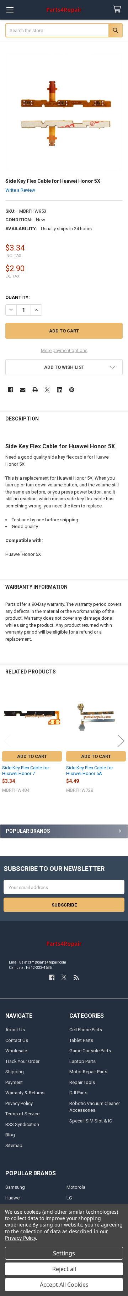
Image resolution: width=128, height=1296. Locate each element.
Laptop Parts (82, 1061)
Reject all (64, 1269)
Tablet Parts (81, 1040)
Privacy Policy (19, 1103)
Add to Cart (32, 756)
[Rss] (76, 977)
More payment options (64, 350)
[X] (47, 389)
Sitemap (13, 1145)
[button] (64, 367)
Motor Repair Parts (88, 1071)
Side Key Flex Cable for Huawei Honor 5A (89, 770)
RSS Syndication (22, 1124)
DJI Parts (78, 1092)
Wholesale (16, 1050)
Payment (14, 1082)
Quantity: (17, 297)
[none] (64, 112)
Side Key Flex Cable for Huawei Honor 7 (25, 770)
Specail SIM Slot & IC (90, 1121)
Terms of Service (22, 1113)
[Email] (22, 389)
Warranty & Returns (24, 1092)
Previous (7, 741)
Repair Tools (82, 1082)
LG (69, 1198)
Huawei (13, 1198)
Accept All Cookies (64, 1285)
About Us (15, 1029)
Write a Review (20, 189)
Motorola (75, 1187)
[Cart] (118, 9)
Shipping (14, 1071)
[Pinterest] (71, 389)
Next (121, 741)
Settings (64, 1253)
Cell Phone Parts (85, 1029)
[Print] (35, 389)
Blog (10, 1134)
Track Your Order (22, 1061)
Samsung (15, 1187)
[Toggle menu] (10, 10)
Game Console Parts (90, 1050)
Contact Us (16, 1040)
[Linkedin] (59, 389)
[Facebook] (10, 389)
